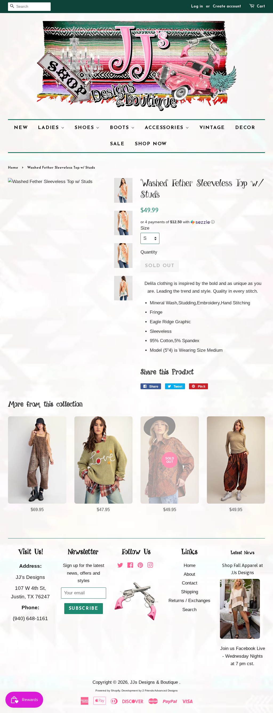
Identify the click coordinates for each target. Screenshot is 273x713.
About (189, 574)
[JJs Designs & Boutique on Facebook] (130, 566)
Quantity (148, 252)
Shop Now (151, 144)
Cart (261, 7)
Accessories (165, 128)
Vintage (212, 128)
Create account (227, 7)
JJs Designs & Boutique (154, 682)
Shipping (189, 591)
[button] (202, 222)
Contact (189, 583)
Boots (120, 128)
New (21, 128)
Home (13, 167)
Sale (117, 144)
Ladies (49, 128)
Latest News (243, 553)
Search (189, 609)
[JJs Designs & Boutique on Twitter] (120, 566)
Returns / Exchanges (189, 600)
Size (144, 228)
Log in (197, 7)
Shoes (85, 128)
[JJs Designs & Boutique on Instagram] (150, 566)
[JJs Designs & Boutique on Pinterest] (140, 566)
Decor (245, 128)
